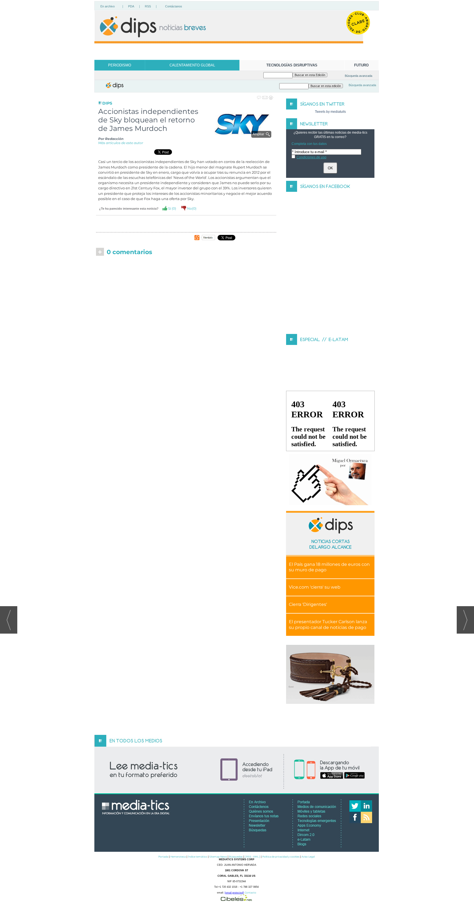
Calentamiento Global (192, 65)
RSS (148, 6)
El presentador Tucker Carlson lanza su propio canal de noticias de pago (328, 624)
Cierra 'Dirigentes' (308, 604)
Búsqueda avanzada (358, 75)
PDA (131, 6)
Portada (163, 856)
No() (191, 208)
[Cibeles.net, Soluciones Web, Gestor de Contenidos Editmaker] (236, 899)
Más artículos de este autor (120, 143)
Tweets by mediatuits (330, 112)
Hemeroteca (178, 856)
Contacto (250, 892)
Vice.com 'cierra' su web (314, 587)
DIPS (107, 103)
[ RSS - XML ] (252, 856)
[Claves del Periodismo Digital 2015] (330, 480)
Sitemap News (218, 856)
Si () (171, 208)
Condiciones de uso (311, 157)
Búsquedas (235, 856)
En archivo (107, 6)
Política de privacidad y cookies (280, 856)
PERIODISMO (119, 65)
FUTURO (361, 65)
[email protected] (234, 892)
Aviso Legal (308, 856)
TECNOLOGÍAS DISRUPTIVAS (291, 65)
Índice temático (197, 856)
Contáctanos (173, 6)
